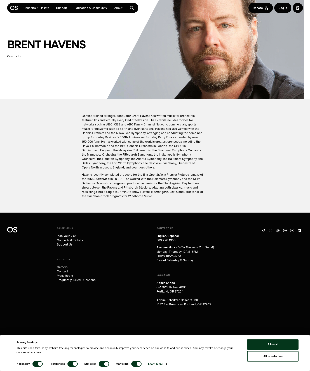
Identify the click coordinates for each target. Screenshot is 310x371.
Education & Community (90, 7)
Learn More (155, 363)
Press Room (65, 275)
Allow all (272, 344)
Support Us (64, 244)
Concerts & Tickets (36, 7)
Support (61, 7)
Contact (62, 271)
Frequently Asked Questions (76, 280)
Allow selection (273, 356)
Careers (62, 267)
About (118, 7)
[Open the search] (132, 8)
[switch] (72, 364)
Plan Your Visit (66, 235)
